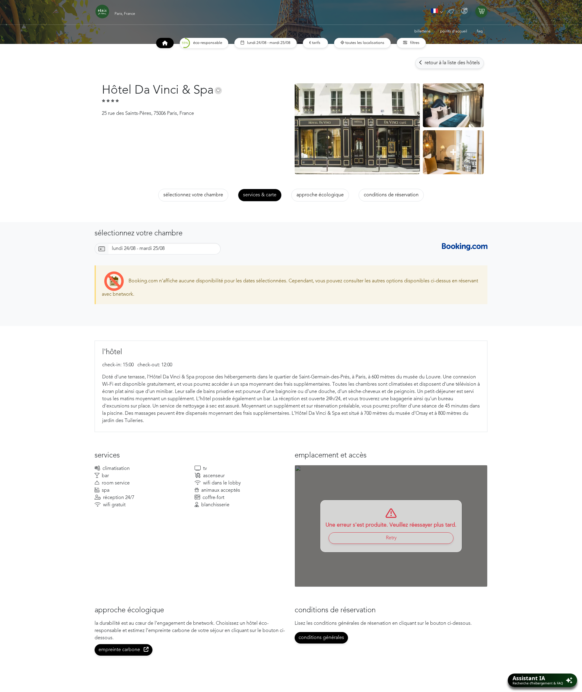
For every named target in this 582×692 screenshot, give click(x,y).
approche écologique (320, 195)
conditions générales (321, 637)
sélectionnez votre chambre (193, 195)
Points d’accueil (453, 31)
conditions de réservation (391, 195)
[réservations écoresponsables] (450, 11)
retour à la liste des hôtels (451, 63)
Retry (391, 538)
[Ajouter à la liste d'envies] (218, 90)
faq (480, 31)
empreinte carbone (120, 649)
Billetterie (422, 31)
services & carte (259, 195)
